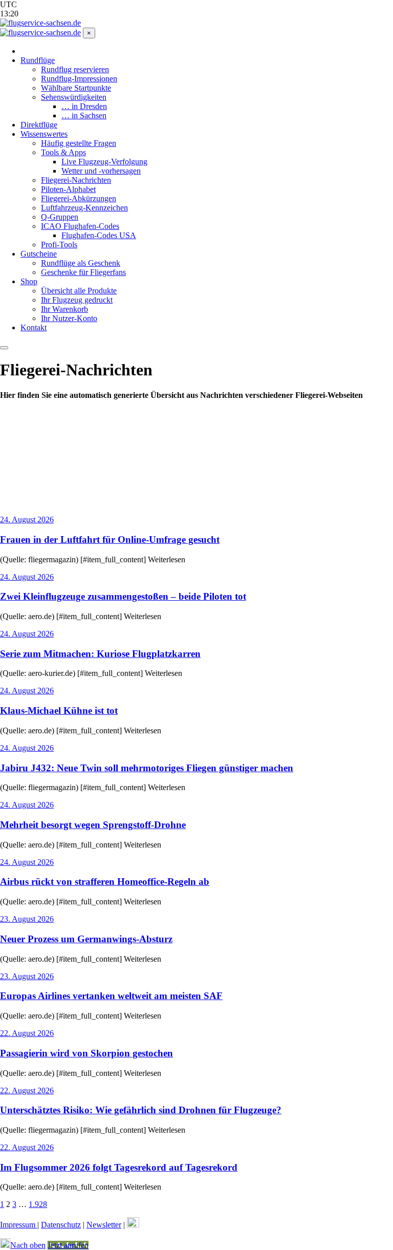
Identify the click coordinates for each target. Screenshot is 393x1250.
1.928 (38, 1204)
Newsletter (103, 1224)
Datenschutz (61, 1224)
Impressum (18, 1224)
